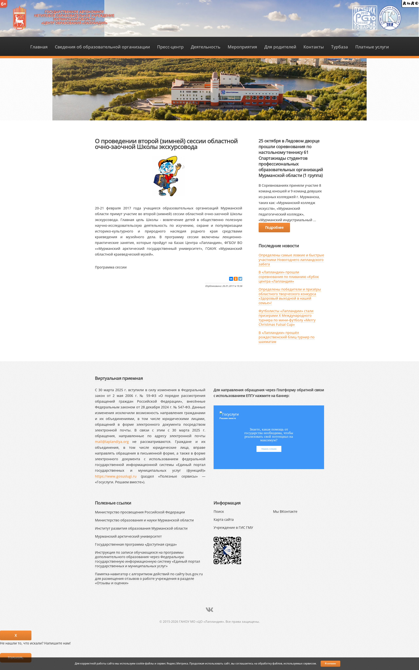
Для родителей (280, 47)
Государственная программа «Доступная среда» (136, 544)
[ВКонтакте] (231, 279)
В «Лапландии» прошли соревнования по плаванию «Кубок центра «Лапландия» (289, 276)
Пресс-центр (170, 47)
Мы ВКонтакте (285, 511)
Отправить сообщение (268, 449)
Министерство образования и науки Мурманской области (144, 520)
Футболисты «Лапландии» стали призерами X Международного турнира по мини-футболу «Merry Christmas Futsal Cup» (287, 317)
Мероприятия (242, 47)
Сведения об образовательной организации (102, 47)
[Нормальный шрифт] (408, 3)
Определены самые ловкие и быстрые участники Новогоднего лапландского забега (291, 259)
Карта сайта (224, 519)
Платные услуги (372, 47)
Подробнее (274, 227)
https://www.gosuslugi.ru (116, 476)
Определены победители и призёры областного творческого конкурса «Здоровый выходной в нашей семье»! (290, 296)
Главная (39, 47)
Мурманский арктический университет (128, 536)
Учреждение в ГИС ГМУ (233, 527)
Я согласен (330, 663)
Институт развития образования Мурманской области (141, 528)
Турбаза (339, 47)
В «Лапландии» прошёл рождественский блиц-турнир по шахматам (287, 337)
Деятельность (205, 47)
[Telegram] (240, 279)
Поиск (219, 511)
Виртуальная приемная (119, 378)
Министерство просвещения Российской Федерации (140, 512)
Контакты (313, 47)
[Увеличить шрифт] (412, 3)
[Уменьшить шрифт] (404, 3)
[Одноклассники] (236, 279)
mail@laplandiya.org (112, 441)
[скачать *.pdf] (130, 267)
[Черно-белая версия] (416, 3)
